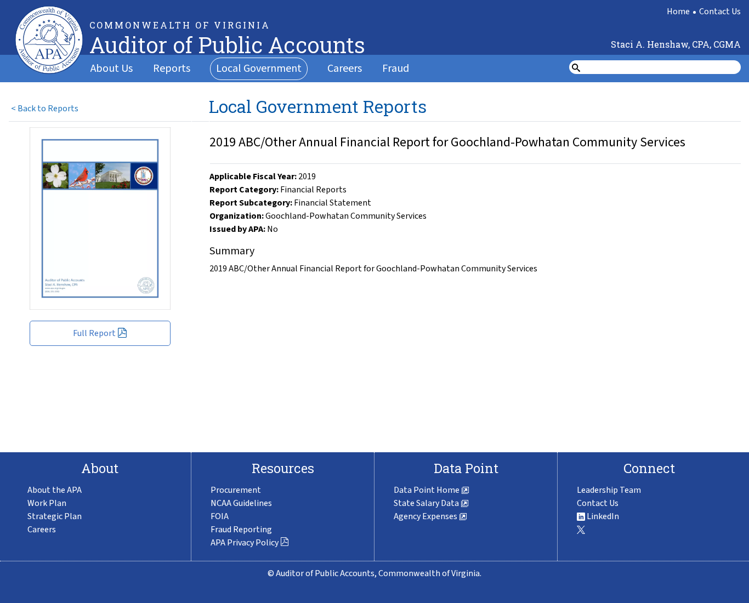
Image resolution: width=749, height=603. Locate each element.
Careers (344, 68)
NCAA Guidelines (241, 503)
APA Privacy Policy (245, 543)
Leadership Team (609, 490)
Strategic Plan (54, 516)
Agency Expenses (426, 516)
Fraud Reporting (241, 530)
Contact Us (720, 11)
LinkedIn (602, 516)
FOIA (220, 516)
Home (678, 11)
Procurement (236, 490)
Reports (171, 68)
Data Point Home (427, 490)
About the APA (54, 490)
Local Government (259, 68)
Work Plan (46, 503)
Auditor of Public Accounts (227, 44)
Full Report (94, 333)
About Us (111, 68)
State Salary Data (427, 503)
